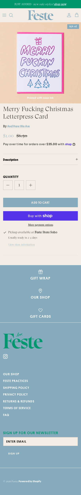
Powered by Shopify (30, 481)
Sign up (13, 453)
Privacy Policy (15, 394)
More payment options (40, 224)
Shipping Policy (16, 387)
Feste (15, 481)
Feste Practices (15, 381)
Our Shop (11, 374)
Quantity (11, 176)
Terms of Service (17, 408)
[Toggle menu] (4, 15)
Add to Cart (40, 202)
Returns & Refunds (18, 401)
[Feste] (40, 15)
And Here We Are (18, 126)
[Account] (68, 15)
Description (10, 159)
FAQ (6, 415)
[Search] (13, 15)
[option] (40, 62)
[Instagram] (5, 356)
